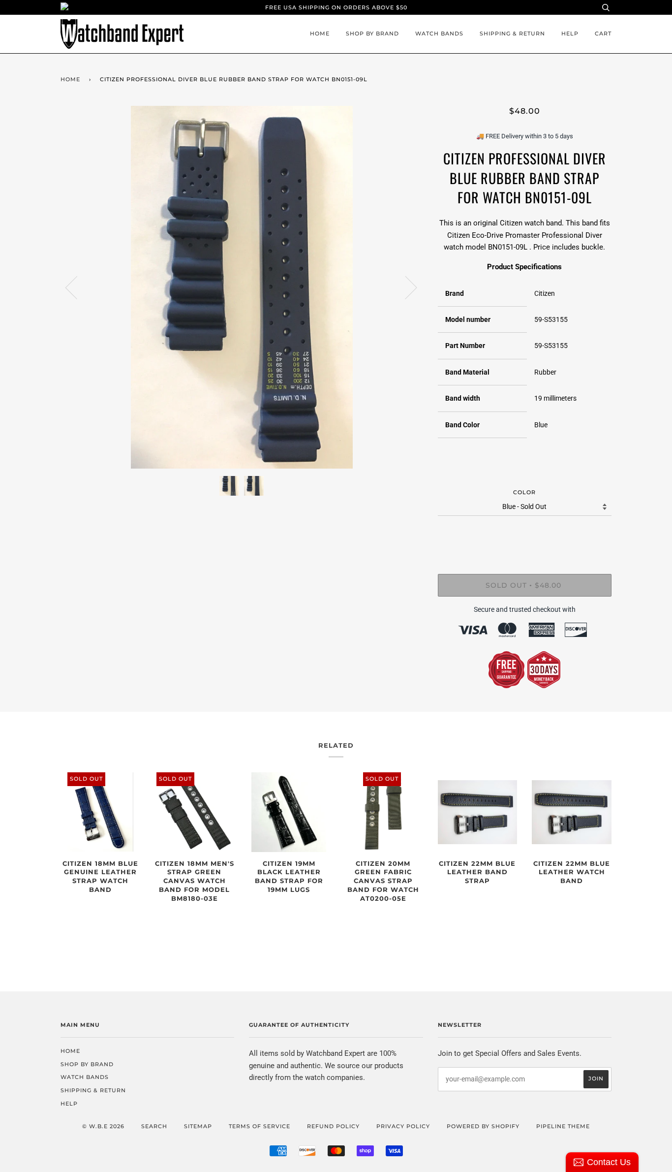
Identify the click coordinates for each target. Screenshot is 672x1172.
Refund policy (333, 1126)
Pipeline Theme (563, 1126)
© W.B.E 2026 (103, 1126)
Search (154, 1126)
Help (570, 33)
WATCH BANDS (439, 33)
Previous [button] (77, 287)
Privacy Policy (403, 1126)
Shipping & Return (512, 33)
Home (320, 33)
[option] (242, 287)
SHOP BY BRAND (372, 33)
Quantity (525, 533)
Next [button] (405, 287)
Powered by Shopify (483, 1126)
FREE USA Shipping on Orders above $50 (336, 7)
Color (524, 492)
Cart (603, 33)
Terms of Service (259, 1126)
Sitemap (198, 1126)
